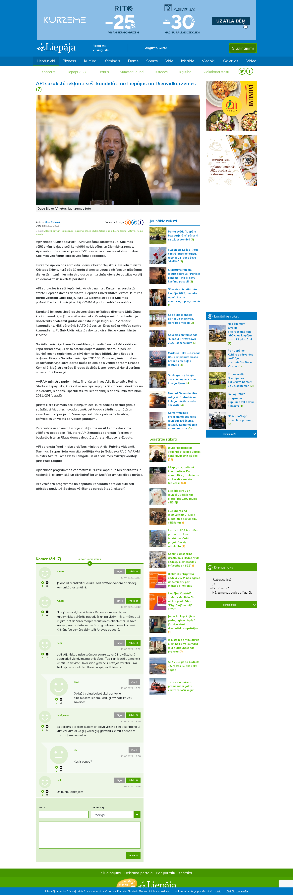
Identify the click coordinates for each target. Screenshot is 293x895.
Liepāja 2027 (77, 72)
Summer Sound (132, 72)
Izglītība (185, 72)
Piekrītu (230, 891)
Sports (152, 61)
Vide (169, 61)
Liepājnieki (46, 61)
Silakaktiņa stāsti (216, 72)
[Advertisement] (90, 522)
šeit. (218, 891)
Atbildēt (133, 571)
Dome (133, 61)
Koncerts (48, 72)
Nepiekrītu (242, 891)
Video (251, 61)
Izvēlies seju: (98, 807)
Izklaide (187, 61)
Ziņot (120, 571)
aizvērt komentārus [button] (89, 558)
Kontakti (185, 873)
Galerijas (231, 61)
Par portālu (165, 873)
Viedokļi (208, 61)
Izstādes (161, 72)
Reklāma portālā (138, 873)
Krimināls (112, 61)
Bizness (69, 61)
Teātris (103, 72)
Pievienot (133, 855)
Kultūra (90, 61)
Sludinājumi (243, 48)
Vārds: (42, 807)
